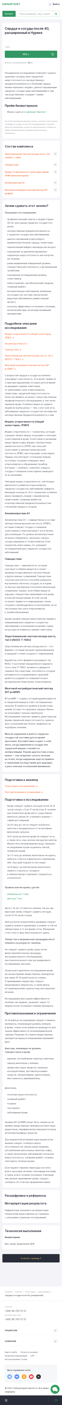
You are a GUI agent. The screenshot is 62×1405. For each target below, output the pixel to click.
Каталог (9, 13)
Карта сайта (11, 1352)
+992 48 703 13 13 (15, 1310)
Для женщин (44, 1292)
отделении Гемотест (35, 112)
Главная (8, 1292)
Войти (56, 4)
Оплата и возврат (29, 1352)
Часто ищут (30, 1292)
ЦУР (32, 1355)
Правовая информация (16, 1355)
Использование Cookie (16, 1359)
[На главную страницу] (11, 4)
